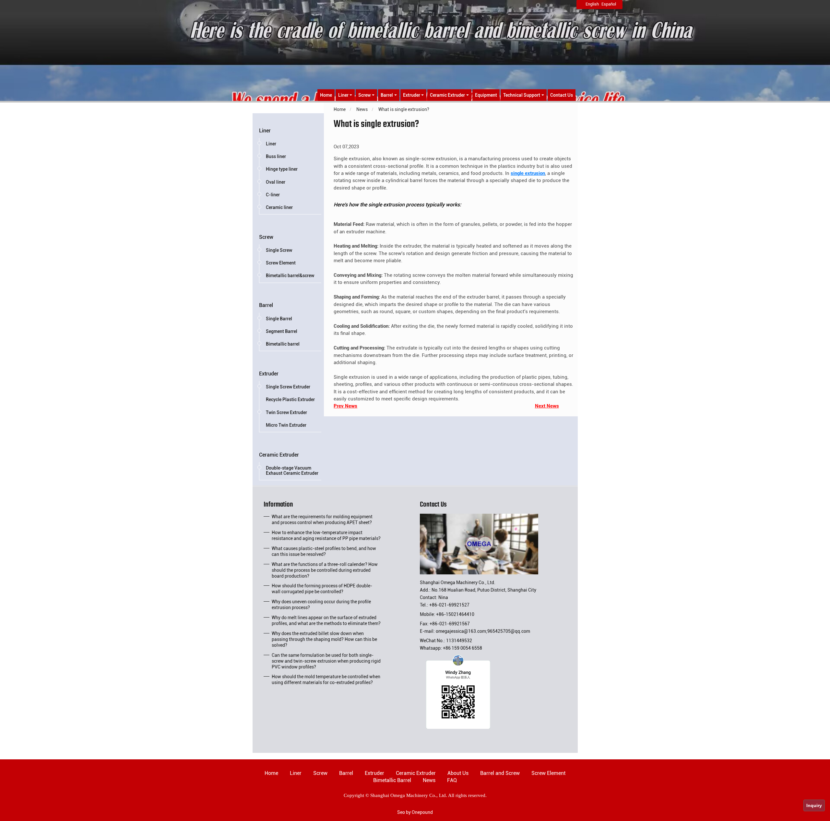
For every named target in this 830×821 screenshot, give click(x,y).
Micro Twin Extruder (286, 425)
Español (608, 4)
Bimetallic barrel (283, 344)
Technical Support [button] (521, 95)
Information (278, 506)
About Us (457, 773)
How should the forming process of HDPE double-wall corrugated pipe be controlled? (322, 588)
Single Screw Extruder (288, 386)
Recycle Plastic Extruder (290, 399)
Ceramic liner (279, 207)
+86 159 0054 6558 (462, 648)
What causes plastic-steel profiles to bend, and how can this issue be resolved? (324, 551)
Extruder (269, 374)
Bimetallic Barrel (392, 780)
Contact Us (561, 95)
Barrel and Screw (500, 773)
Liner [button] (343, 95)
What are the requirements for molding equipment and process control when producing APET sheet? (322, 519)
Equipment (486, 95)
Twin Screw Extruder (286, 412)
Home (326, 95)
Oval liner (275, 182)
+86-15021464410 (455, 614)
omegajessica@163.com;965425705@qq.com (483, 631)
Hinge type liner (282, 169)
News (429, 780)
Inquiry (814, 805)
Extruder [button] (411, 95)
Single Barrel (279, 318)
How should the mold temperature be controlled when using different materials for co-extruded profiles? (326, 679)
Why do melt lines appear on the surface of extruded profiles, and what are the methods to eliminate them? (326, 620)
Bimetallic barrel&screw (290, 275)
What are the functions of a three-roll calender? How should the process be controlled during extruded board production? (325, 570)
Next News (547, 406)
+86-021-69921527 (449, 604)
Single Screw (279, 250)
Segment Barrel (281, 331)
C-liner (273, 194)
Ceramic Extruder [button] (447, 95)
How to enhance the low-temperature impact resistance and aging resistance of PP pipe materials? (326, 535)
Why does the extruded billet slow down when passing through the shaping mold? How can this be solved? (324, 639)
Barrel (266, 305)
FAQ (452, 780)
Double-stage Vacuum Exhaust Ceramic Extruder (292, 470)
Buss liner (276, 156)
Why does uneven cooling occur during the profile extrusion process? (321, 604)
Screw (266, 237)
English (592, 4)
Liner (265, 131)
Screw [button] (364, 95)
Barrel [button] (387, 95)
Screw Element (281, 262)
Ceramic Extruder (279, 455)
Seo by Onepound (415, 812)
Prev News (345, 406)
